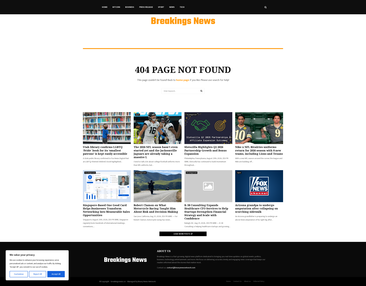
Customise (19, 274)
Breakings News (183, 21)
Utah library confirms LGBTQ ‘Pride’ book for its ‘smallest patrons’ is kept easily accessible (105, 150)
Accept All (56, 274)
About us (247, 281)
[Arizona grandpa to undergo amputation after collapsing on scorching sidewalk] (259, 186)
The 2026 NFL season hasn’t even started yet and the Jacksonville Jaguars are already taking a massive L (156, 152)
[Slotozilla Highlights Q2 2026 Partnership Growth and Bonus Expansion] (208, 128)
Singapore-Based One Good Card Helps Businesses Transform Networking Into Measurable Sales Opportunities (106, 210)
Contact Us (237, 281)
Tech (182, 7)
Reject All (37, 274)
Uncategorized (192, 115)
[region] (37, 265)
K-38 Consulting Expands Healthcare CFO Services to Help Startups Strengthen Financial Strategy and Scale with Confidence (206, 211)
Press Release (146, 7)
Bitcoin (116, 7)
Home (104, 7)
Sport (161, 7)
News (172, 7)
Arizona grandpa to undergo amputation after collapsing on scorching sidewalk (256, 208)
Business (129, 7)
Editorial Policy (258, 281)
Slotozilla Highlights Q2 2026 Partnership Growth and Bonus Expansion (205, 150)
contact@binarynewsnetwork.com (181, 267)
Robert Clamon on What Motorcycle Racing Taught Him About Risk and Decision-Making (156, 208)
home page (182, 80)
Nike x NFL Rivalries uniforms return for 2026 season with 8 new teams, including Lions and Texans (259, 150)
